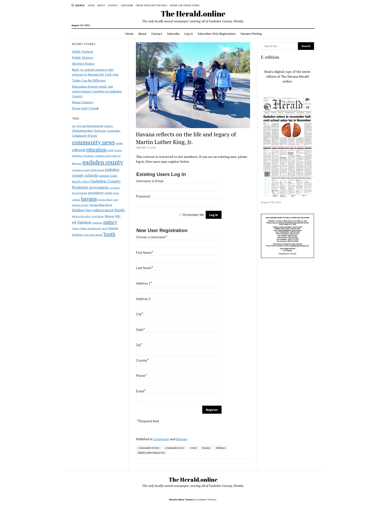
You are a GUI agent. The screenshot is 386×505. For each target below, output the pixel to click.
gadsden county (102, 162)
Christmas (99, 131)
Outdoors (97, 222)
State (140, 329)
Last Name (144, 268)
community (113, 131)
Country (142, 360)
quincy (110, 222)
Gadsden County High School (88, 170)
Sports (113, 228)
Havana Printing (251, 34)
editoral (78, 149)
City (139, 314)
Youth (109, 234)
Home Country (82, 102)
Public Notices (82, 51)
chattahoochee (82, 131)
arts (74, 126)
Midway (109, 216)
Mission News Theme (181, 499)
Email (141, 391)
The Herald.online (193, 13)
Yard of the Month (93, 234)
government (98, 187)
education (96, 149)
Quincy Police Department (86, 228)
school (105, 228)
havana (89, 198)
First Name (144, 252)
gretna (108, 193)
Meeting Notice (83, 63)
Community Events (84, 136)
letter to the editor (81, 216)
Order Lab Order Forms (185, 5)
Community (161, 439)
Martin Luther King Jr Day (151, 452)
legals (119, 210)
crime (119, 143)
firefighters (77, 155)
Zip (139, 345)
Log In (188, 34)
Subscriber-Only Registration (217, 34)
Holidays (78, 210)
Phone (141, 375)
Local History (97, 216)
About (101, 5)
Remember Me (193, 215)
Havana (181, 439)
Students (77, 235)
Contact (113, 5)
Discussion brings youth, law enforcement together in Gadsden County (97, 91)
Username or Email (149, 181)
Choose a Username (151, 237)
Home (91, 5)
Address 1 (144, 283)
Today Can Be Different (89, 80)
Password (143, 196)
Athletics (108, 126)
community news (93, 142)
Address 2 (143, 299)
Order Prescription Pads (151, 5)
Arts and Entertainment (90, 126)
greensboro (96, 193)
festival (118, 150)
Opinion (84, 222)
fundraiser (89, 155)
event (110, 150)
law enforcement (100, 210)
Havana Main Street (101, 205)
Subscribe (127, 5)
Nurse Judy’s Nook (85, 108)
